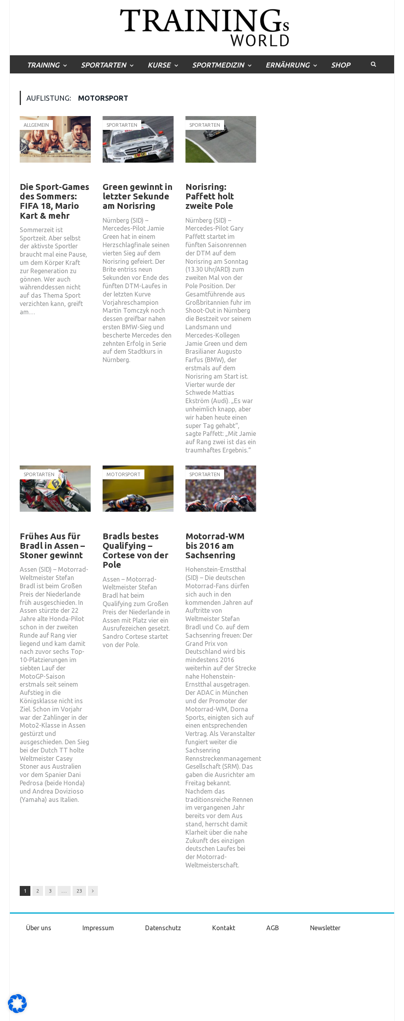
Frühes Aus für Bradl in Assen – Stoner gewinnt (52, 545)
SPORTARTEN (103, 65)
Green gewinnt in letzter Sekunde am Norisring (137, 196)
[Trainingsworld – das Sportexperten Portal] (202, 26)
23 (79, 890)
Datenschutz (163, 927)
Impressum (98, 927)
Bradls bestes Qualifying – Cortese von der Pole (135, 550)
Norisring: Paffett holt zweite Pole (209, 196)
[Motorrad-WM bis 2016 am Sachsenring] (220, 497)
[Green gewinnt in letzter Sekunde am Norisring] (138, 147)
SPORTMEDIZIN (218, 65)
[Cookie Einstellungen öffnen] (17, 1011)
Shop (340, 65)
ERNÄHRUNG (287, 65)
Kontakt (223, 927)
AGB (272, 927)
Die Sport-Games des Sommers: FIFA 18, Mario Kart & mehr (54, 201)
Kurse (159, 65)
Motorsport (123, 474)
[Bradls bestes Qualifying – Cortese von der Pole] (138, 497)
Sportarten (122, 125)
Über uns (38, 927)
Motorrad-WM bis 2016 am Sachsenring (215, 545)
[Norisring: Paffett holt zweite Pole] (220, 147)
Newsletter (325, 927)
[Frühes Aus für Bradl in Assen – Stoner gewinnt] (55, 497)
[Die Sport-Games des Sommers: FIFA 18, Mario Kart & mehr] (55, 147)
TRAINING (43, 65)
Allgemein (36, 125)
